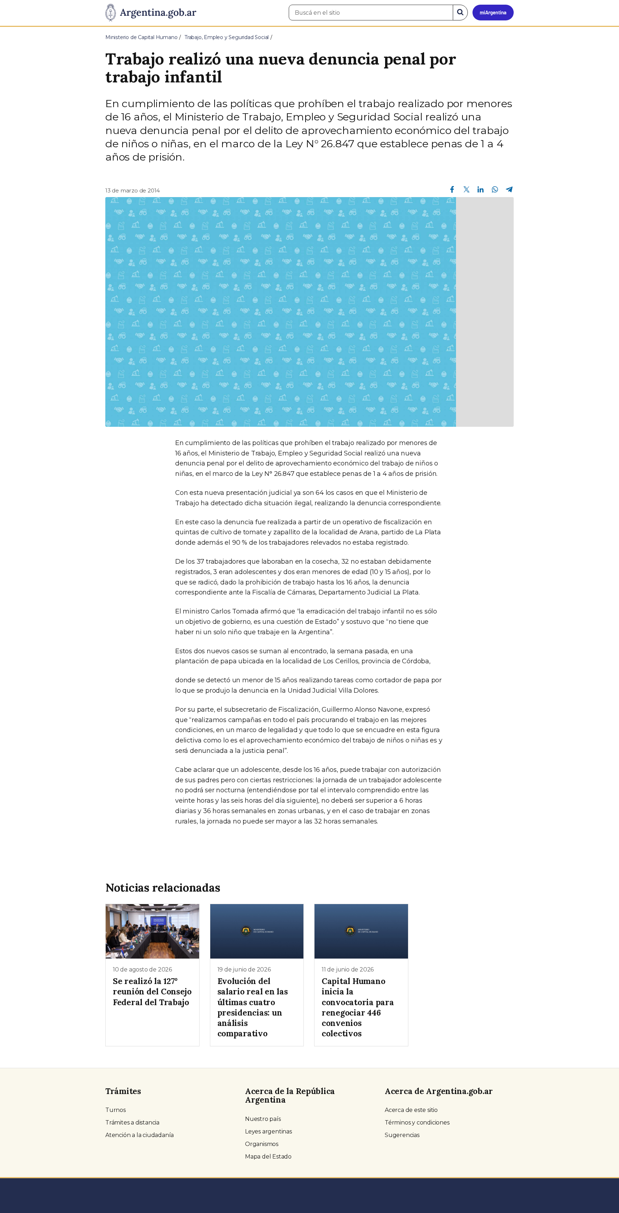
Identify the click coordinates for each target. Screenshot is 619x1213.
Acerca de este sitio (411, 1110)
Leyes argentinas (268, 1131)
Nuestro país (263, 1119)
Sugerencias (402, 1135)
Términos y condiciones (417, 1122)
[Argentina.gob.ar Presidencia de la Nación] (151, 13)
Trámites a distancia (132, 1122)
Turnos (115, 1110)
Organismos (261, 1144)
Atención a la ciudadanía (139, 1135)
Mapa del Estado (268, 1156)
